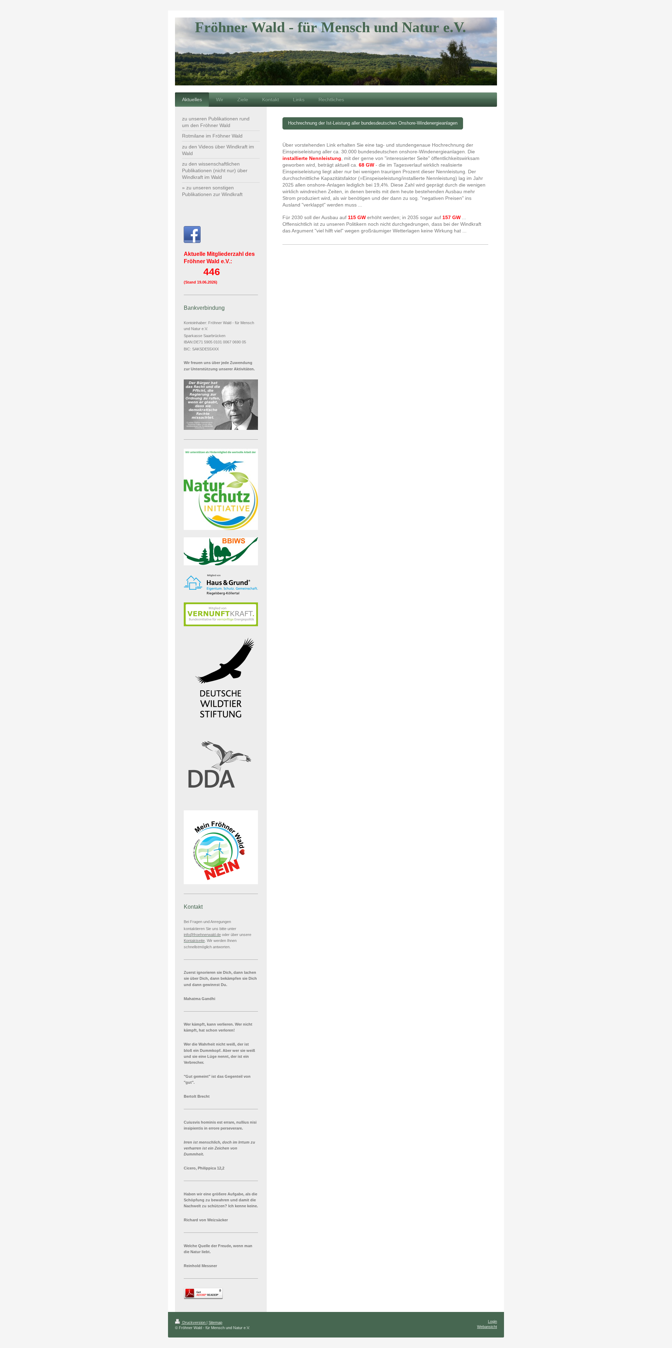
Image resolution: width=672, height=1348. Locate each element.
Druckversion (193, 1322)
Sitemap (215, 1322)
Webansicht (487, 1327)
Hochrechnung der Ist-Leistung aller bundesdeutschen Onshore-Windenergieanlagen (372, 123)
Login (492, 1321)
